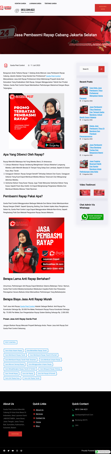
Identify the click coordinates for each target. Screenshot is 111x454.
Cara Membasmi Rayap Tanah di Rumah (43, 355)
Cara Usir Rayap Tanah (32, 378)
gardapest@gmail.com (84, 415)
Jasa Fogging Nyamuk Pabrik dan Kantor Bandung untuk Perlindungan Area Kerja (90, 166)
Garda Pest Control (53, 76)
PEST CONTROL (10, 342)
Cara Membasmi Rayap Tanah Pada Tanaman (20, 360)
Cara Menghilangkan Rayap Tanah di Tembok (20, 369)
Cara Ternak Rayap (11, 373)
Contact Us (40, 418)
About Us (39, 410)
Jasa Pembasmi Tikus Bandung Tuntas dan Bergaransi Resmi (96, 149)
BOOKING (15, 434)
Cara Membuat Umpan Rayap (50, 360)
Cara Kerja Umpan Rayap (13, 350)
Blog (38, 426)
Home (38, 422)
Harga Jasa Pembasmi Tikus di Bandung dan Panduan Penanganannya (92, 131)
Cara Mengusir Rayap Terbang (50, 369)
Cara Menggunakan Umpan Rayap (40, 364)
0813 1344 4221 (28, 9)
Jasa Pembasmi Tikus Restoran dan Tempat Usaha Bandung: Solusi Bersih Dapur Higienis (92, 112)
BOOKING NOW (103, 8)
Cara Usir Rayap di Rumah (46, 373)
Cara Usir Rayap (27, 373)
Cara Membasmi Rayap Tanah (15, 355)
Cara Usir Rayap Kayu (12, 378)
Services (39, 414)
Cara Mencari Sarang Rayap (14, 364)
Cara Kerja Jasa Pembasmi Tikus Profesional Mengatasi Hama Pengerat (91, 93)
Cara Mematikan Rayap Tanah (36, 350)
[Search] (101, 69)
